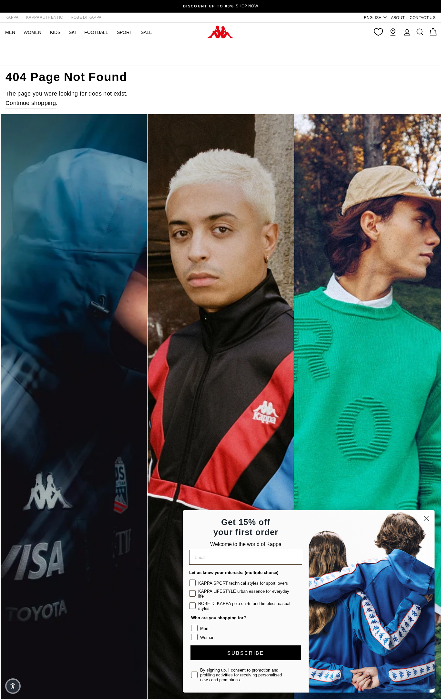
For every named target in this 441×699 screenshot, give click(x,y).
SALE (146, 32)
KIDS (55, 32)
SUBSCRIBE (245, 653)
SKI (72, 32)
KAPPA (12, 17)
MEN (10, 32)
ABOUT (398, 17)
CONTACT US (423, 17)
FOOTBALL (96, 32)
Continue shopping (30, 103)
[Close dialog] (426, 518)
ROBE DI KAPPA (86, 17)
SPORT (124, 32)
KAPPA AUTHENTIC (44, 17)
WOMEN (32, 32)
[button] (13, 686)
